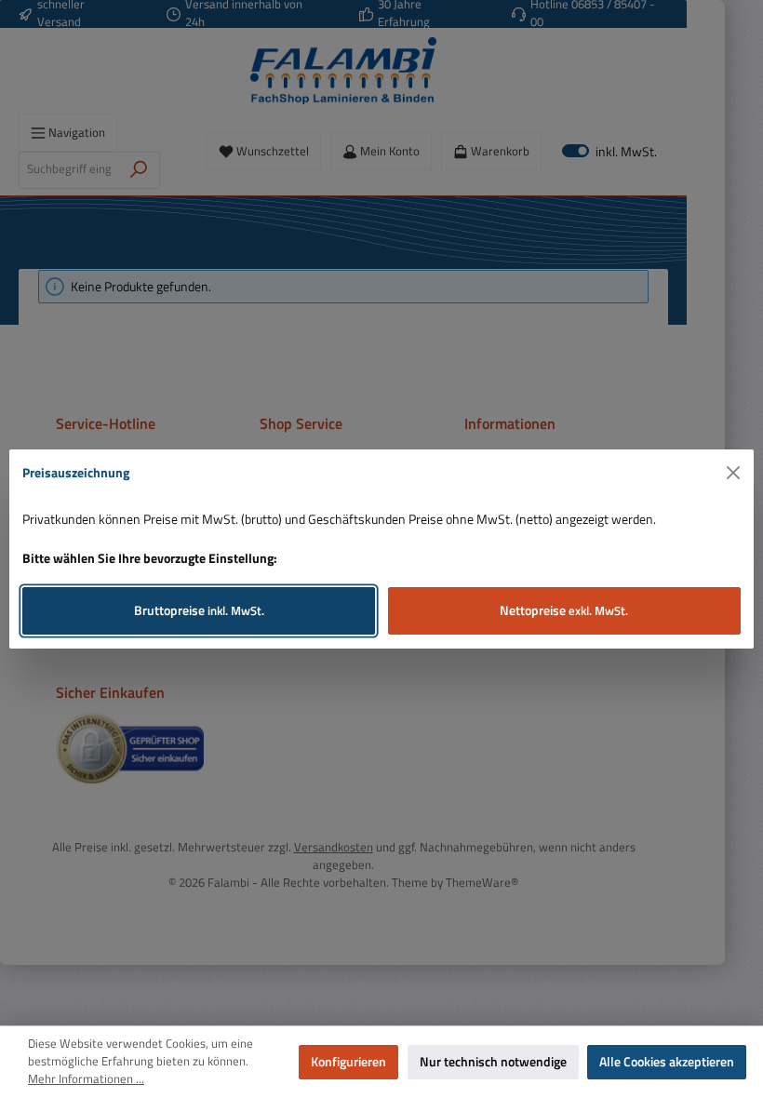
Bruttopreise (199, 610)
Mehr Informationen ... (86, 1079)
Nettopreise (564, 610)
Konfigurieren (348, 1061)
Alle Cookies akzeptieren (666, 1061)
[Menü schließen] (733, 473)
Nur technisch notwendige (493, 1061)
